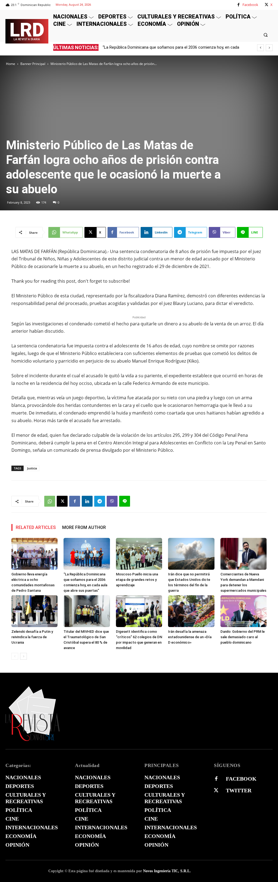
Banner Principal (32, 63)
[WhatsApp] (49, 501)
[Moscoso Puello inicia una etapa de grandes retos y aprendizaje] (139, 554)
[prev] (260, 47)
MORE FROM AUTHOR (84, 527)
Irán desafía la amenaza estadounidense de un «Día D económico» (189, 636)
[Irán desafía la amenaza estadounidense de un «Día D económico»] (191, 611)
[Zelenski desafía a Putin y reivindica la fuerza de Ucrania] (34, 611)
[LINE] (124, 501)
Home (10, 63)
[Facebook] (238, 4)
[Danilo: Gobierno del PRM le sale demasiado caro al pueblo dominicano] (243, 611)
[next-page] (23, 656)
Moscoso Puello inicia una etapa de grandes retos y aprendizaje (137, 579)
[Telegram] (99, 501)
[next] (269, 47)
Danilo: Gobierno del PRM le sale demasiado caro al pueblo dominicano (242, 636)
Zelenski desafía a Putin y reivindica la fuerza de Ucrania (32, 636)
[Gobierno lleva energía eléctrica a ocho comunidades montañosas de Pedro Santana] (34, 554)
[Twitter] (216, 790)
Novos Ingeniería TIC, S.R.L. (167, 871)
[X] (266, 4)
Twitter (238, 790)
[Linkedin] (87, 501)
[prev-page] (14, 656)
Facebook (250, 4)
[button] (266, 35)
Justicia (32, 468)
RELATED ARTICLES (36, 527)
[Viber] (112, 501)
